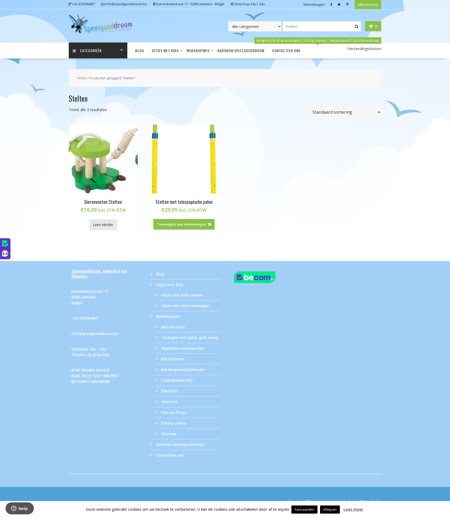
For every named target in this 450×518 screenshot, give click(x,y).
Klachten (169, 390)
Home (82, 78)
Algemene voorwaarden (182, 348)
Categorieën (91, 50)
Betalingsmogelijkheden (183, 369)
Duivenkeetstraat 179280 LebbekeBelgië (90, 297)
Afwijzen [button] (330, 509)
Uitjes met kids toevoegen (185, 305)
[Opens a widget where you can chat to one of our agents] (19, 508)
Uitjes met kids (165, 50)
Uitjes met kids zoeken (182, 294)
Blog (139, 50)
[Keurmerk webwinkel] (264, 278)
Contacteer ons (286, 50)
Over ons (169, 401)
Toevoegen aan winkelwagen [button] (181, 224)
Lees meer (353, 509)
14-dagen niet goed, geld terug (189, 337)
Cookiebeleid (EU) (176, 380)
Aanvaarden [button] (304, 509)
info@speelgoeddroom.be (94, 333)
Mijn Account (368, 4)
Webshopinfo (198, 50)
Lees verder (103, 224)
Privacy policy (173, 423)
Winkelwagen (314, 4)
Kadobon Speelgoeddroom (240, 50)
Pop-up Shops (173, 412)
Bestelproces (172, 358)
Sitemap (169, 433)
